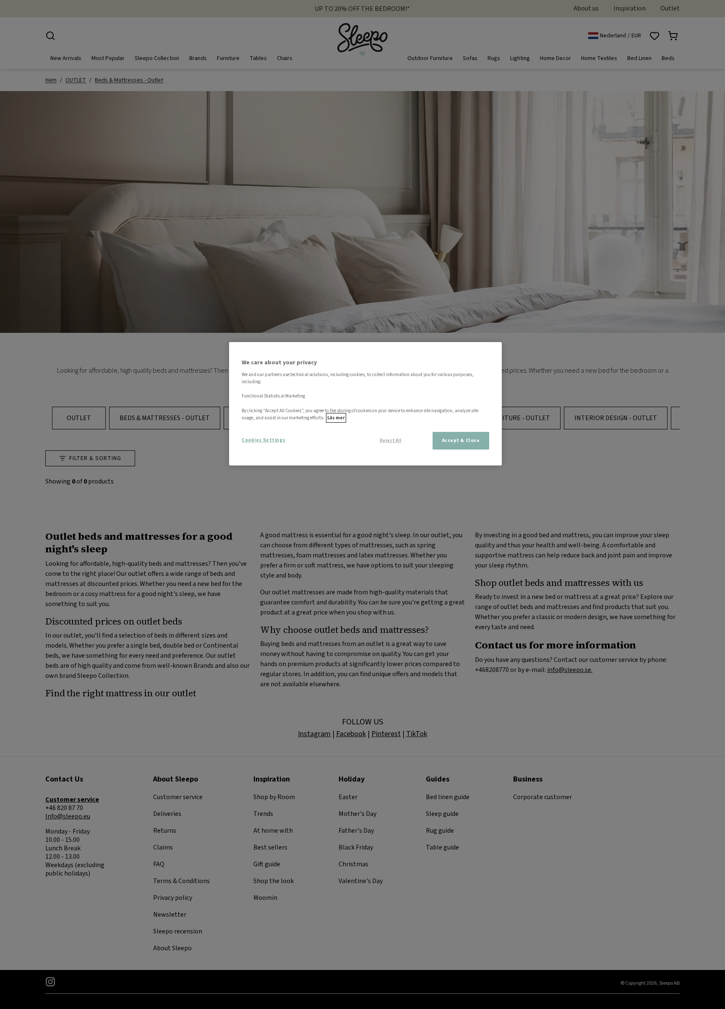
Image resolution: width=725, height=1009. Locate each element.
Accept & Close (461, 440)
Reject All (391, 440)
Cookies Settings (263, 440)
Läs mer (336, 417)
